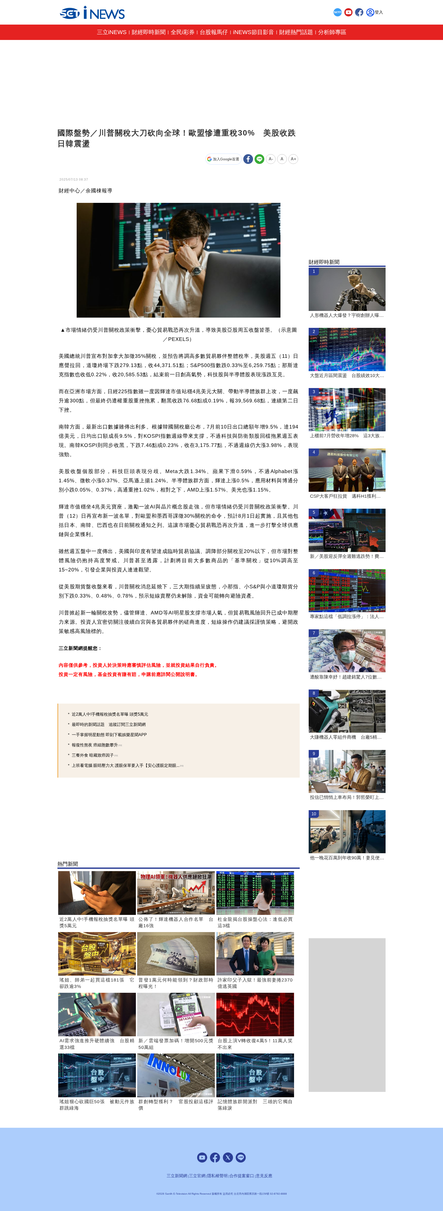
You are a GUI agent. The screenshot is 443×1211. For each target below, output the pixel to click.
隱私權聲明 (217, 1176)
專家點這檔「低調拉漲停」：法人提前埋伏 (347, 616)
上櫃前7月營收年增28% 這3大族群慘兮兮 (347, 435)
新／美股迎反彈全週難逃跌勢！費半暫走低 (347, 556)
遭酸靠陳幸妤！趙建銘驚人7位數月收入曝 (347, 677)
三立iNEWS (112, 32)
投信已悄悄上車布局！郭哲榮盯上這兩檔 (347, 797)
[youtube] (348, 12)
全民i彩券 (183, 32)
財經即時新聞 (149, 32)
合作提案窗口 (241, 1176)
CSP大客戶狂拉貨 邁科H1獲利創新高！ (347, 496)
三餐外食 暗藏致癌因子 (95, 755)
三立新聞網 (177, 1176)
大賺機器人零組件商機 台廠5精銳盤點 (347, 737)
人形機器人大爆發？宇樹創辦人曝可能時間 (347, 315)
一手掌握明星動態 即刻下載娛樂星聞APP (109, 735)
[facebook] (359, 12)
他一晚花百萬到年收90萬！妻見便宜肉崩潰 (347, 857)
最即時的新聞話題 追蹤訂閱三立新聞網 (109, 724)
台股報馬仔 (214, 32)
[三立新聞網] (338, 12)
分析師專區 (332, 32)
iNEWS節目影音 (253, 32)
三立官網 (197, 1176)
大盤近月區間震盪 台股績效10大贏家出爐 (347, 375)
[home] (92, 12)
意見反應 (264, 1176)
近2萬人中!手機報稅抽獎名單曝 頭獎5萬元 (110, 714)
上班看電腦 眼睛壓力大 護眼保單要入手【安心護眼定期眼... (128, 765)
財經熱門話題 (296, 32)
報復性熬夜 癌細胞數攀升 (97, 745)
